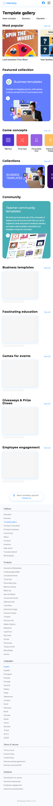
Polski (6, 693)
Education (7, 515)
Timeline (7, 617)
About (6, 537)
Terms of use (9, 750)
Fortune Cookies (10, 613)
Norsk (6, 712)
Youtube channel (10, 552)
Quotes (6, 654)
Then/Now (8, 606)
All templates (9, 556)
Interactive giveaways (12, 781)
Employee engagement (13, 785)
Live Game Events (11, 576)
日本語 (6, 738)
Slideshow (8, 628)
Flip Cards (7, 635)
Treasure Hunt (9, 647)
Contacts (7, 541)
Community (8, 533)
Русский (7, 682)
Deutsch (7, 685)
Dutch (6, 704)
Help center (8, 548)
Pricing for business (11, 529)
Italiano (6, 689)
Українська (8, 697)
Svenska (7, 715)
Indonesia (7, 708)
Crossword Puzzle (11, 598)
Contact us (26, 498)
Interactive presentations (13, 789)
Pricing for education (12, 526)
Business (7, 518)
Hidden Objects (9, 624)
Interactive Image (10, 609)
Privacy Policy (9, 754)
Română (7, 727)
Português (8, 674)
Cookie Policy (9, 758)
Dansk (6, 719)
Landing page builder (12, 572)
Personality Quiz (10, 583)
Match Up (7, 591)
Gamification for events (13, 778)
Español (7, 670)
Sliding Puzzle (9, 602)
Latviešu (7, 700)
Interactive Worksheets (13, 568)
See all (47, 26)
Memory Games (10, 587)
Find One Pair (9, 621)
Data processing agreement (14, 761)
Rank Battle (8, 650)
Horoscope (8, 643)
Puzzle (6, 639)
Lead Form (8, 632)
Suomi (6, 723)
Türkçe (6, 730)
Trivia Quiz (8, 579)
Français (7, 678)
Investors (7, 544)
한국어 (6, 734)
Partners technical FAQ (12, 765)
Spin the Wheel (9, 594)
